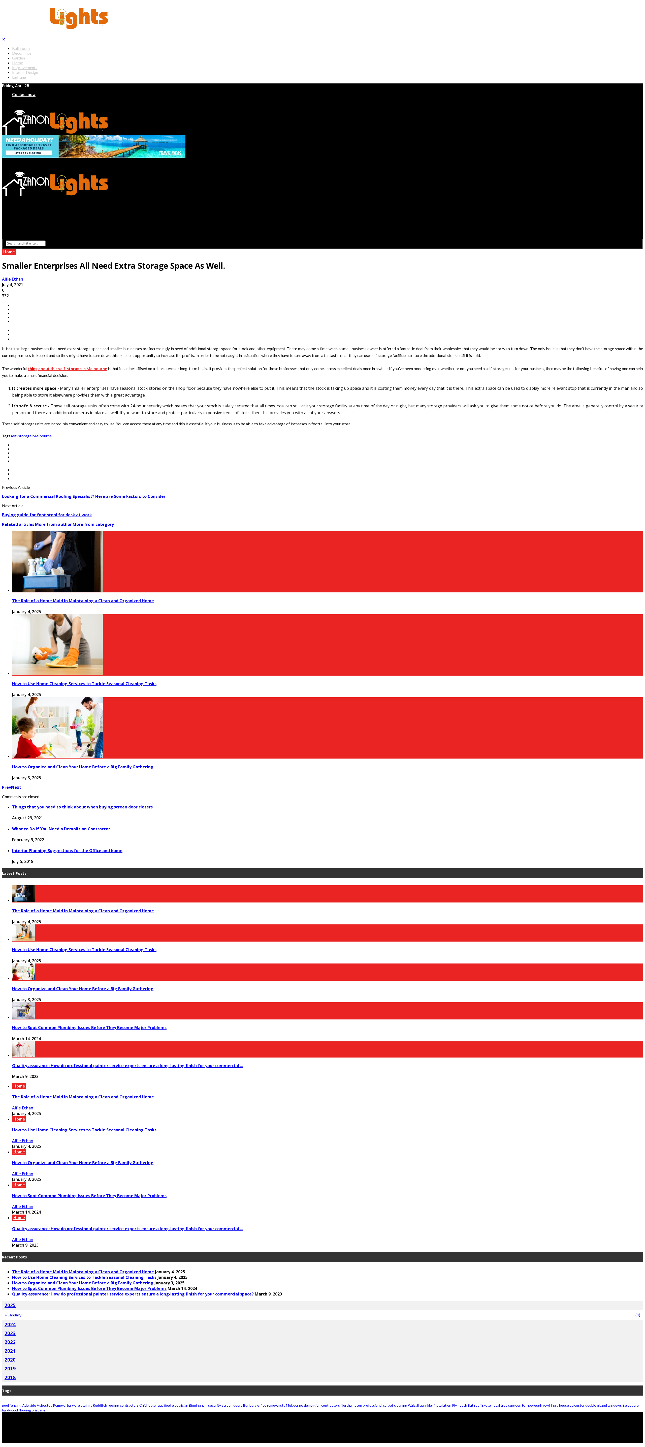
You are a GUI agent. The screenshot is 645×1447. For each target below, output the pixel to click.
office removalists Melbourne (280, 1405)
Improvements (24, 67)
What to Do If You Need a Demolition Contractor (61, 829)
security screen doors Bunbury (232, 1405)
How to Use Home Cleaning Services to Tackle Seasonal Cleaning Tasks (84, 683)
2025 (10, 1305)
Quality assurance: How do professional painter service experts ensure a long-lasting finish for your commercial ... (127, 1065)
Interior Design (25, 72)
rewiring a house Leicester (564, 1405)
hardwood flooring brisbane (23, 1410)
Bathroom (21, 48)
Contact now (24, 94)
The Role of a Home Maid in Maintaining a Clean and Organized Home (83, 601)
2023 (10, 1333)
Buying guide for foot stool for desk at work (47, 515)
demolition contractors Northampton (333, 1405)
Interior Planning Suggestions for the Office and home (67, 850)
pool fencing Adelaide (19, 1405)
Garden (18, 57)
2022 (10, 1342)
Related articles (18, 524)
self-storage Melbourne (31, 435)
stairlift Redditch (94, 1405)
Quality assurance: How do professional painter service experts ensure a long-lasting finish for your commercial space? (133, 1294)
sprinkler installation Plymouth (443, 1405)
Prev (6, 787)
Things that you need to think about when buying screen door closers (82, 807)
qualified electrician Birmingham (182, 1405)
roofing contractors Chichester (132, 1405)
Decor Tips (21, 53)
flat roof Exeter (480, 1405)
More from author (53, 524)
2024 (10, 1324)
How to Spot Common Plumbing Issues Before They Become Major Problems (89, 1027)
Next (16, 787)
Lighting (19, 77)
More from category (93, 524)
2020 (10, 1359)
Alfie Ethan (12, 279)
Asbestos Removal (51, 1405)
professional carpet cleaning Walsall (391, 1405)
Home (17, 62)
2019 (10, 1368)
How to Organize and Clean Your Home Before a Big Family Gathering (82, 767)
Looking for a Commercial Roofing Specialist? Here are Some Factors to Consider (84, 496)
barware (73, 1405)
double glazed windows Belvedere (612, 1405)
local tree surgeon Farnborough (517, 1405)
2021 (10, 1351)
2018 (10, 1377)
